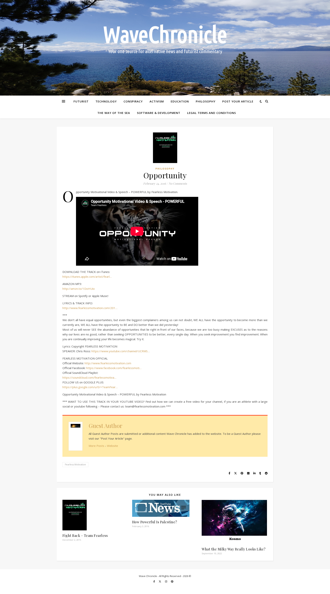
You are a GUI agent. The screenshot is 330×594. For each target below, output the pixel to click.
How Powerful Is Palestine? (154, 522)
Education (180, 101)
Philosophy (205, 101)
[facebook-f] (154, 581)
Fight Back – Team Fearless (85, 535)
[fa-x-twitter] (160, 581)
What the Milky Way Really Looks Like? (234, 549)
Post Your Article (237, 101)
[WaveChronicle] (165, 48)
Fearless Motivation (75, 464)
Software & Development (158, 113)
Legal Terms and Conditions (211, 113)
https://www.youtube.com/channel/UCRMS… (120, 351)
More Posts (96, 446)
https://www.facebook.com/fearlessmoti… (114, 368)
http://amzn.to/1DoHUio (78, 289)
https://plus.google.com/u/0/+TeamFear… (90, 387)
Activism (157, 101)
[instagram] (166, 581)
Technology (106, 101)
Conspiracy (133, 101)
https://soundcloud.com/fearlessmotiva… (89, 377)
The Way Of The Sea (113, 113)
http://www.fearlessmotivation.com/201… (89, 308)
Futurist (81, 101)
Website (112, 446)
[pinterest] (172, 581)
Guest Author (105, 425)
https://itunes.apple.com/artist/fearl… (87, 276)
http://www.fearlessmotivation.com (108, 363)
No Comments (178, 183)
